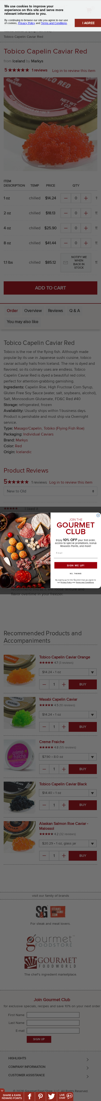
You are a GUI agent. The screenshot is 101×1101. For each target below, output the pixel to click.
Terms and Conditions (85, 582)
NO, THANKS (76, 574)
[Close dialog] (98, 515)
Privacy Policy (66, 582)
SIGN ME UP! (76, 565)
